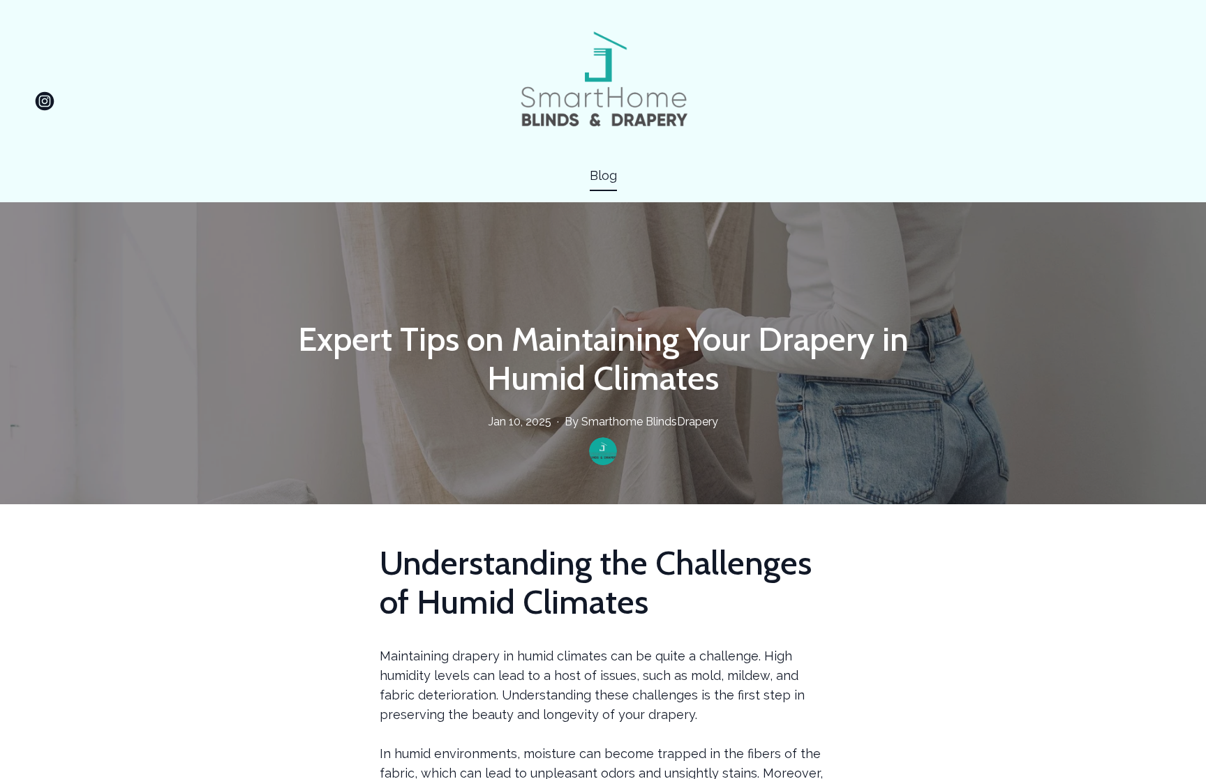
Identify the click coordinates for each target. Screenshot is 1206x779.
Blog (603, 175)
